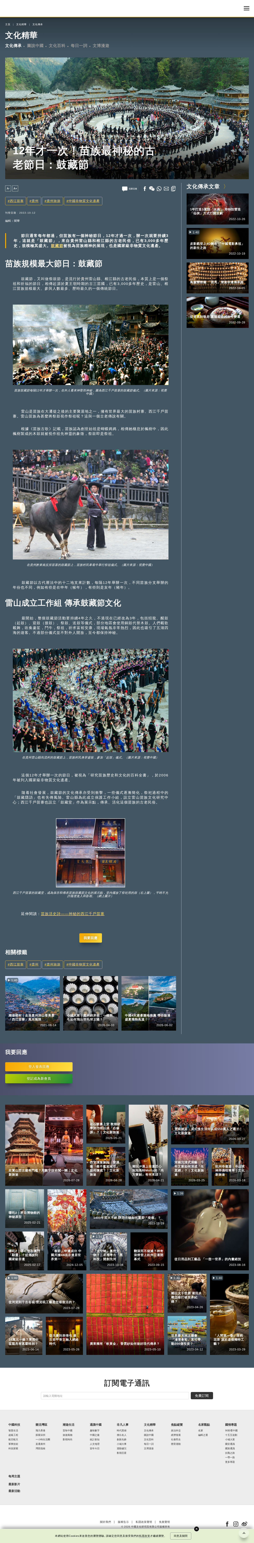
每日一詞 (79, 45)
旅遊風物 (30, 1010)
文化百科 (57, 45)
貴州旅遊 (53, 201)
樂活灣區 (41, 1424)
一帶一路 (230, 1457)
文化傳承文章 (203, 186)
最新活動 (14, 1491)
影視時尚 (67, 1439)
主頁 (7, 24)
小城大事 (121, 1444)
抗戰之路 (230, 1453)
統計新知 (95, 1439)
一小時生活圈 (43, 1439)
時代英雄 (121, 1430)
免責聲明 (164, 1521)
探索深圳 (40, 1435)
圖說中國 (35, 45)
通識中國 (96, 1424)
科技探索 (13, 1448)
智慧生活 (13, 1430)
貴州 (35, 201)
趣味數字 (95, 1430)
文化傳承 (37, 24)
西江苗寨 (17, 201)
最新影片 (14, 1484)
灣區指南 (40, 1448)
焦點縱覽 (177, 1424)
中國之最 (95, 1435)
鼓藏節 (57, 246)
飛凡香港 (40, 1430)
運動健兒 (121, 1448)
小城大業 (88, 1010)
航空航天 (13, 1439)
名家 (200, 1430)
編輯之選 (203, 1435)
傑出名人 (121, 1435)
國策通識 (230, 1448)
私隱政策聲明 (144, 1521)
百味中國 (67, 1430)
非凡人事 (123, 1424)
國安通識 (230, 1444)
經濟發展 (176, 1435)
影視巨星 (121, 1453)
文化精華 (21, 24)
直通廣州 (40, 1444)
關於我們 (105, 1521)
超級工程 (13, 1435)
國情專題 (72, 1010)
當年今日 (95, 1448)
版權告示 (123, 1521)
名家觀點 (204, 1424)
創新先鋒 (121, 1439)
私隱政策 (144, 1535)
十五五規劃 (231, 1435)
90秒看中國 (231, 1430)
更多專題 (230, 1462)
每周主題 (14, 1476)
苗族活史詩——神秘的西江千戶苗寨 (73, 914)
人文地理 (95, 1444)
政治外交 (176, 1430)
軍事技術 (13, 1444)
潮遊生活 (14, 1010)
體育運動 (176, 1444)
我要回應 (90, 938)
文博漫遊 (101, 45)
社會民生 (176, 1439)
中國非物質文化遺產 (84, 201)
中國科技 (14, 1424)
